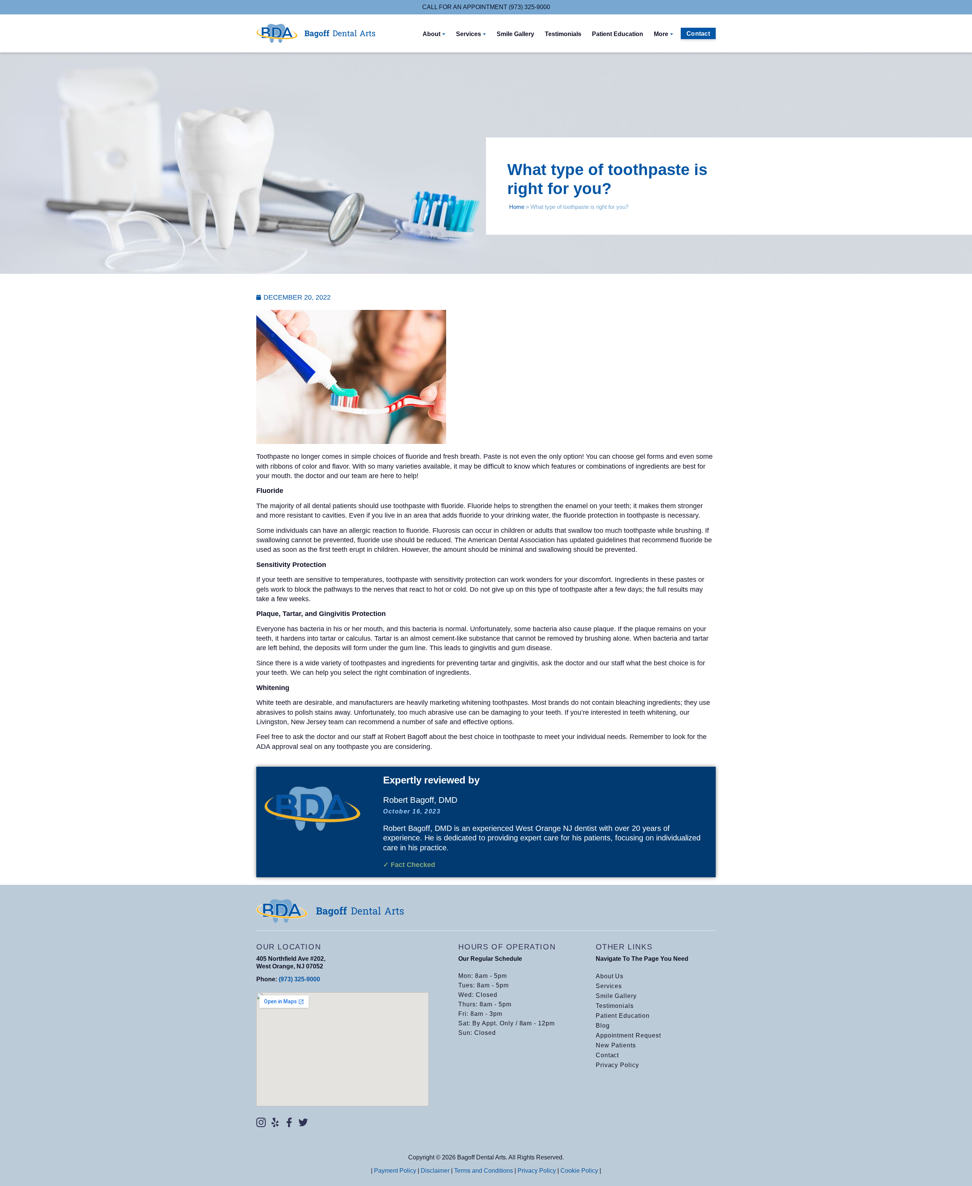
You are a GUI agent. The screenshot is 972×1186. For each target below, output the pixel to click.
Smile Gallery (515, 34)
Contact (607, 1055)
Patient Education (617, 34)
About (431, 34)
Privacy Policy (617, 1065)
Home (516, 207)
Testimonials (563, 34)
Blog (603, 1025)
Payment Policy (395, 1170)
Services (468, 34)
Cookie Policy (579, 1170)
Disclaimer (435, 1170)
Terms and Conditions (483, 1170)
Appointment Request (628, 1035)
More (661, 34)
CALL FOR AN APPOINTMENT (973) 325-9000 (486, 7)
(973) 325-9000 (299, 979)
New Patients (616, 1045)
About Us (610, 976)
